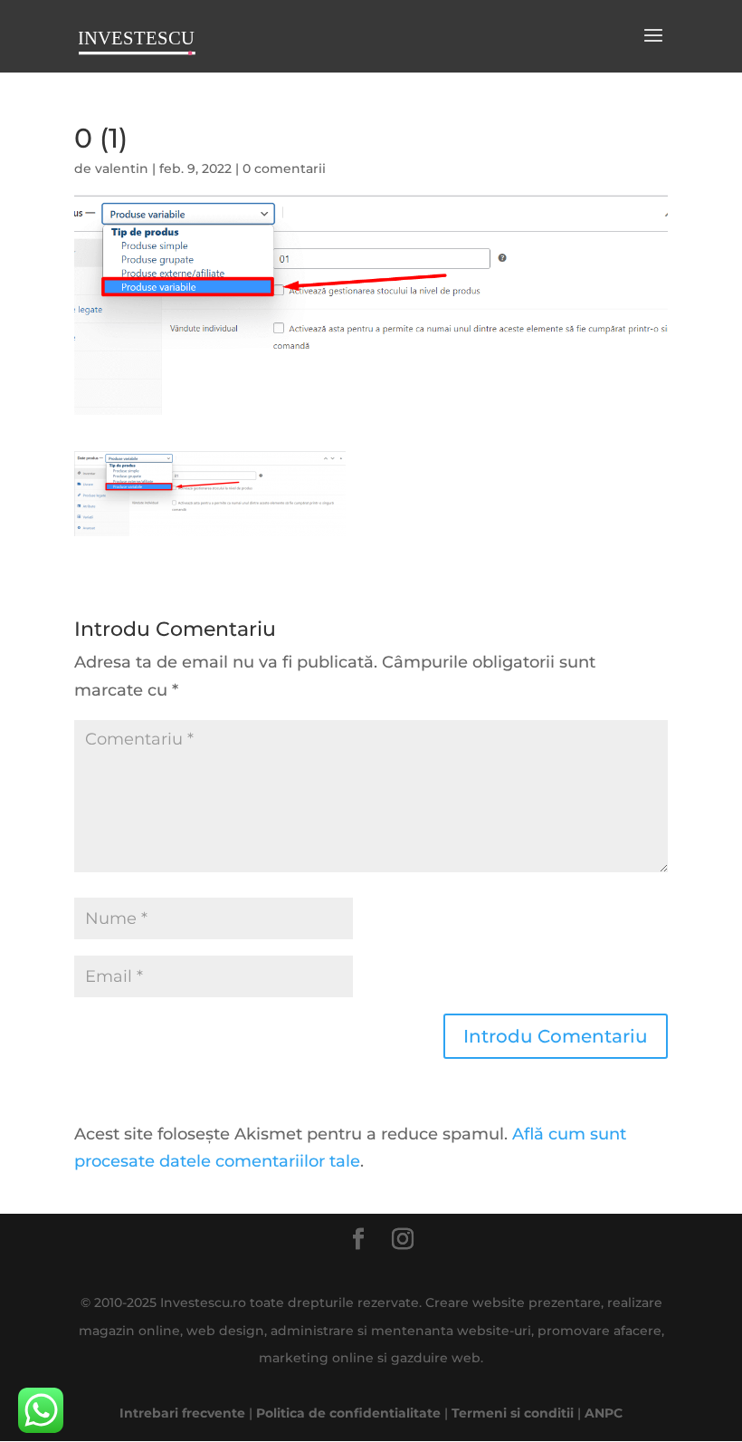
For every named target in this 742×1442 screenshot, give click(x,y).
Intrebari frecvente (182, 1413)
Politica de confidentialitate (348, 1413)
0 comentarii (284, 168)
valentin (121, 168)
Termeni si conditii (513, 1413)
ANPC (604, 1413)
